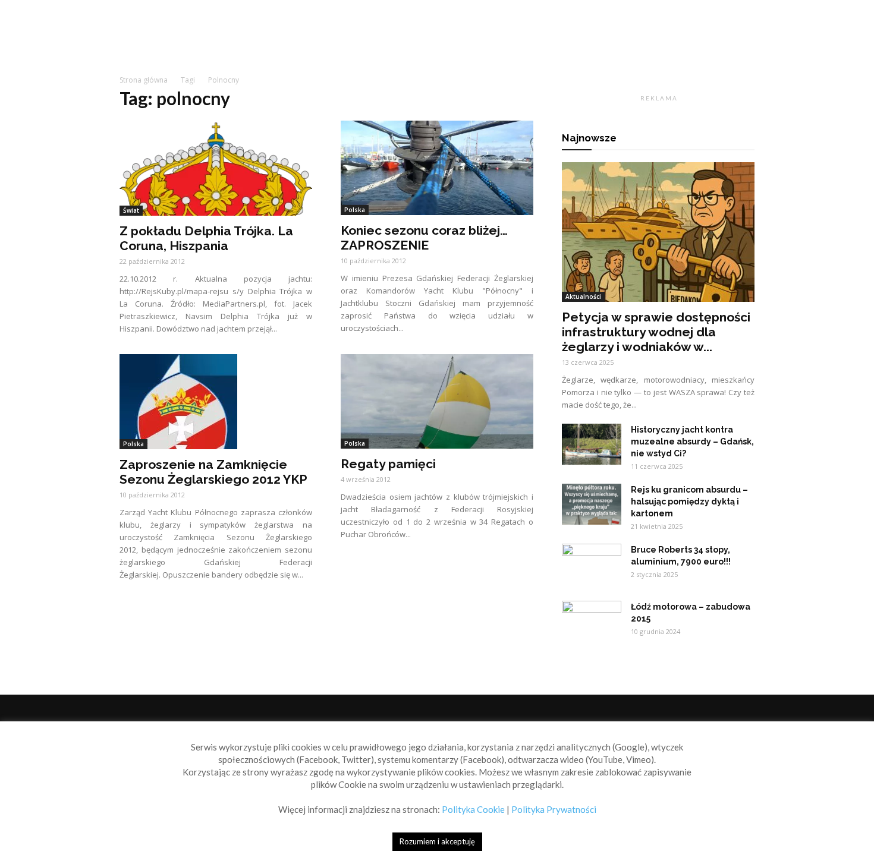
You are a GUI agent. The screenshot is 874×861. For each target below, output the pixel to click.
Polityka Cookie (473, 809)
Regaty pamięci (388, 463)
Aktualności (583, 296)
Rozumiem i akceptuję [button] (437, 841)
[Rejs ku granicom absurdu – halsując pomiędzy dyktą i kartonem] (591, 504)
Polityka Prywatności (553, 809)
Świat (131, 210)
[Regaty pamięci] (437, 401)
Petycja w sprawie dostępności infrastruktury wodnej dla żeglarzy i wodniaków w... (656, 332)
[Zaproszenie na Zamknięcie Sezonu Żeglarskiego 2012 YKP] (216, 401)
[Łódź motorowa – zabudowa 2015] (591, 621)
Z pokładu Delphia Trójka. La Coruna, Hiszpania (206, 238)
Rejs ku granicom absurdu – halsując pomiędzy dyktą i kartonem (689, 501)
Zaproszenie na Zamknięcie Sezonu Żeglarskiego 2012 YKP (213, 472)
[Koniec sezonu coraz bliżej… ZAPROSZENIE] (437, 168)
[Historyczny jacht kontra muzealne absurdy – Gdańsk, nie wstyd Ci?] (591, 444)
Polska (354, 210)
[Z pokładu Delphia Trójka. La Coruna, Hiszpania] (216, 168)
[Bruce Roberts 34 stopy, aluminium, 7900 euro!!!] (591, 564)
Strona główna (144, 80)
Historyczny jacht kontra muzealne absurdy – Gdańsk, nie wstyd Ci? (692, 441)
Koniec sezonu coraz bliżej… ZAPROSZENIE (424, 238)
